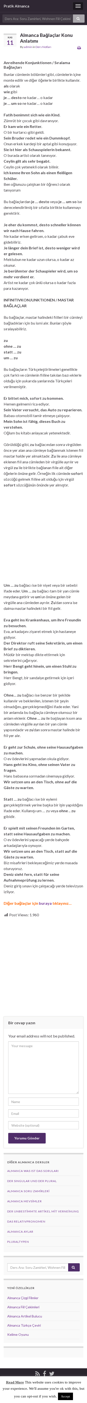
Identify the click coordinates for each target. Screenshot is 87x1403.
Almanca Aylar (20, 1231)
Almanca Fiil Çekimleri (23, 1307)
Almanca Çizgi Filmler (22, 1298)
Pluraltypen (18, 1241)
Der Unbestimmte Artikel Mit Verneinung (43, 1211)
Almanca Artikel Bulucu (24, 1316)
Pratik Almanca (16, 6)
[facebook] (44, 1372)
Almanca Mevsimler (24, 1201)
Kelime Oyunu (18, 1334)
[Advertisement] (43, 537)
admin (28, 47)
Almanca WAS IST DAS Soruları (33, 1171)
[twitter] (51, 1372)
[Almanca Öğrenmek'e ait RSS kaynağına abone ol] (37, 1372)
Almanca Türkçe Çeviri (24, 1325)
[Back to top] (76, 1392)
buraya (45, 903)
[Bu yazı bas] (79, 47)
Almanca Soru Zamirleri (28, 1191)
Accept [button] (65, 1396)
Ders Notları (43, 47)
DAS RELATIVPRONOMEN (26, 1221)
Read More (15, 1382)
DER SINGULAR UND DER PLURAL (32, 1181)
